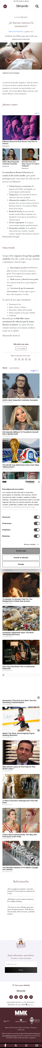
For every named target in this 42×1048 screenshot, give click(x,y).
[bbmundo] (22, 6)
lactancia (14, 368)
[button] (5, 6)
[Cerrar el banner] (39, 482)
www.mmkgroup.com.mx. (9, 1035)
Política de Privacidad (11, 1027)
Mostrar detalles (30, 544)
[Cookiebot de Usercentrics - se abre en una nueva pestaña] (26, 482)
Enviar (21, 970)
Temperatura (14, 195)
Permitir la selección (21, 557)
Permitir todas (21, 551)
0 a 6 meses (21, 17)
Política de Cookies (24, 1027)
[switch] (37, 523)
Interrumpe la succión (18, 268)
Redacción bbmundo (16, 31)
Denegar (21, 564)
